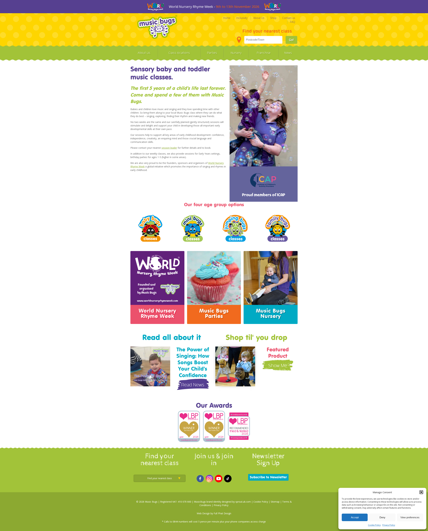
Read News (192, 385)
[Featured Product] (235, 384)
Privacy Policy (388, 525)
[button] (421, 492)
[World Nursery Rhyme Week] (157, 303)
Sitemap (275, 501)
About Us (258, 18)
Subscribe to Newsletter (268, 477)
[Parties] (214, 303)
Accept (355, 517)
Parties (212, 53)
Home (226, 18)
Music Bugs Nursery (270, 313)
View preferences (409, 517)
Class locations (179, 53)
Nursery (236, 53)
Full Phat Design (222, 513)
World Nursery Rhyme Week (157, 313)
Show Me (277, 366)
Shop (273, 18)
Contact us (288, 18)
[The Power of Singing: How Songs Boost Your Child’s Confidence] (150, 384)
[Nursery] (271, 303)
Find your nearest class (267, 31)
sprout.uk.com (243, 501)
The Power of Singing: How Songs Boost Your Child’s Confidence (192, 362)
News (288, 53)
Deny (382, 517)
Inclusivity (241, 18)
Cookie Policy (374, 525)
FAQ (292, 22)
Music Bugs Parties (214, 313)
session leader (169, 147)
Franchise (264, 53)
